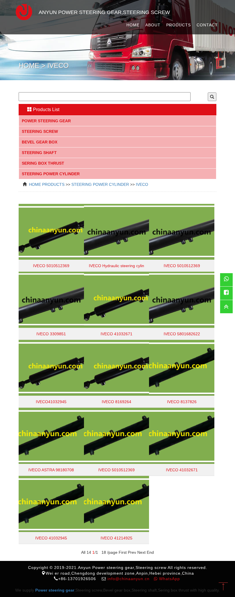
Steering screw (40, 131)
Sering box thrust (43, 163)
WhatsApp (169, 578)
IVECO (142, 184)
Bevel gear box (39, 142)
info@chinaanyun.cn (128, 578)
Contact (207, 25)
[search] (212, 96)
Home (133, 25)
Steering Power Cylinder (51, 174)
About (152, 25)
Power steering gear (46, 121)
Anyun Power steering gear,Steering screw (104, 12)
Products (178, 25)
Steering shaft (39, 152)
